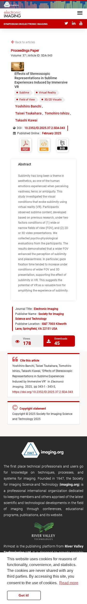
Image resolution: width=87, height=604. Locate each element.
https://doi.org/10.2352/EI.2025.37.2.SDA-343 (42, 392)
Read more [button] (68, 583)
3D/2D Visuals (53, 99)
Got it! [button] (24, 595)
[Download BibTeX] (62, 144)
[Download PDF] (25, 144)
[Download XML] (44, 144)
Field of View (27, 99)
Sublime (24, 92)
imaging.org (69, 484)
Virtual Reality (47, 92)
